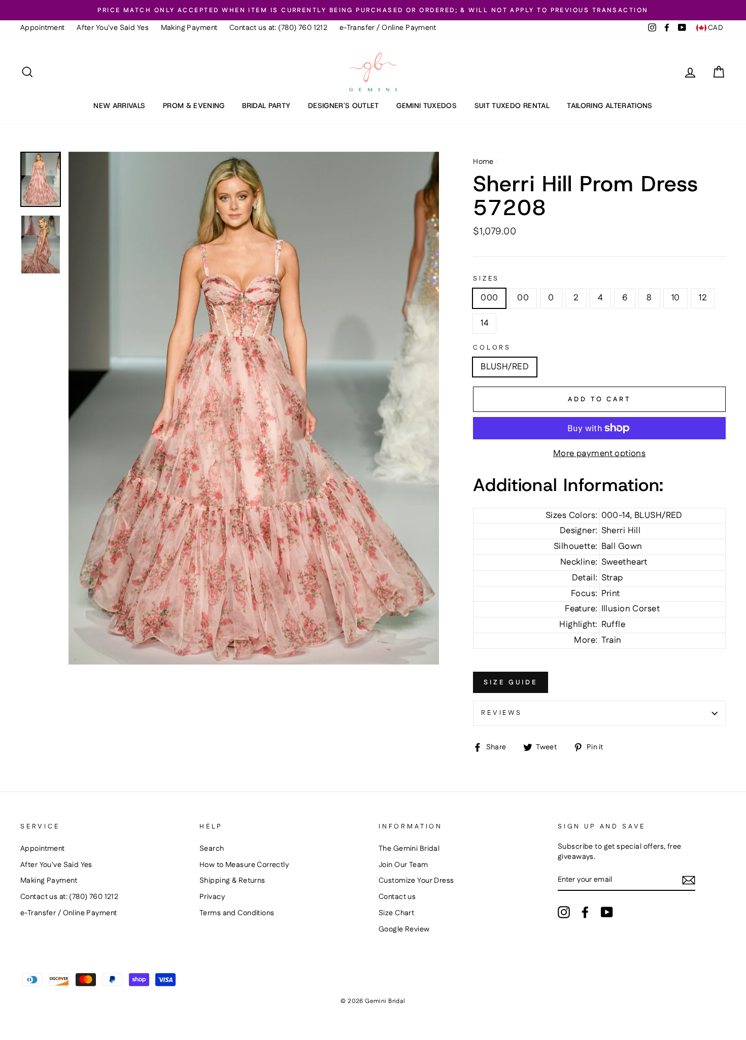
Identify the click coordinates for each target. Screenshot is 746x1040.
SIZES (486, 278)
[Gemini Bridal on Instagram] (564, 912)
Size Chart (396, 913)
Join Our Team (403, 865)
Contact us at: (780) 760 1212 (278, 28)
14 (484, 323)
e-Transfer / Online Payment (388, 28)
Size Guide (510, 682)
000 (489, 298)
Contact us (397, 897)
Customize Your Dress (416, 881)
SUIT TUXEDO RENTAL (512, 105)
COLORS (492, 347)
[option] (373, 10)
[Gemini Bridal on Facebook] (585, 912)
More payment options (599, 454)
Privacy (212, 897)
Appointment (42, 28)
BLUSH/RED (505, 367)
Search (211, 849)
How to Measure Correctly (244, 865)
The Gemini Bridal (409, 849)
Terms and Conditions (237, 913)
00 (523, 298)
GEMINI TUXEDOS (426, 105)
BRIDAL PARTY (266, 105)
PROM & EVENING (194, 105)
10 (675, 298)
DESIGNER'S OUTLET (343, 105)
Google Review (404, 929)
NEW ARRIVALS (119, 105)
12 (703, 298)
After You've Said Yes (113, 28)
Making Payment (189, 28)
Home (483, 162)
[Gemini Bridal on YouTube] (607, 912)
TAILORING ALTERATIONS (609, 105)
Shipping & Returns (232, 881)
